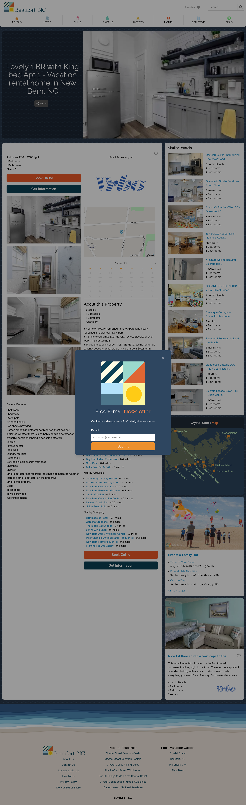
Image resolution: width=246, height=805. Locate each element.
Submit (123, 446)
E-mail (95, 430)
